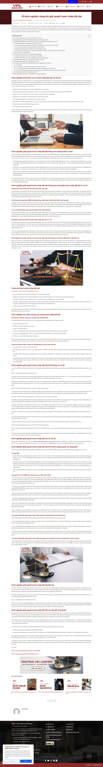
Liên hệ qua (72, 1)
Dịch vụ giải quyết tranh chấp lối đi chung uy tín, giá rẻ (23, 692)
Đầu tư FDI (60, 6)
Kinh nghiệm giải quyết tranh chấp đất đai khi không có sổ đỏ (28, 59)
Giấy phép (81, 6)
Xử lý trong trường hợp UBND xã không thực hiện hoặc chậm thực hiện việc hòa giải (37, 45)
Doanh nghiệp (71, 6)
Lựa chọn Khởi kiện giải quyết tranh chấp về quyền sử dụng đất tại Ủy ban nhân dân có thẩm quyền (41, 70)
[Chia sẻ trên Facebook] (48, 701)
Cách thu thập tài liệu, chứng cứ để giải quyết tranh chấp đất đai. (32, 57)
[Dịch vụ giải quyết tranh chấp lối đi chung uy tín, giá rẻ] (24, 684)
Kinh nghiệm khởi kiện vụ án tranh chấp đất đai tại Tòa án (27, 38)
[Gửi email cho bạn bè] (53, 701)
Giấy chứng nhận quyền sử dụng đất (44, 441)
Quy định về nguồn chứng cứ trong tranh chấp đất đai (29, 56)
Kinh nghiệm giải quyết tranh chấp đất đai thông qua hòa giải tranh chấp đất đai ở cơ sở (35, 41)
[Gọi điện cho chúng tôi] (3, 763)
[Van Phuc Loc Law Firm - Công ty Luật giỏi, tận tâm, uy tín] (18, 6)
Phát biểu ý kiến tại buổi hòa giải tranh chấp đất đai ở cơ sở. (31, 48)
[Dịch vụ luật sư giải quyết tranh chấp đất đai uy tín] (51, 684)
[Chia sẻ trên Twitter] (50, 701)
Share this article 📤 (59, 23)
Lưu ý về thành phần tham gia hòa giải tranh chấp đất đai (30, 47)
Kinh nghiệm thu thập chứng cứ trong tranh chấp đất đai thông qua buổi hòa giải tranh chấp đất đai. (40, 50)
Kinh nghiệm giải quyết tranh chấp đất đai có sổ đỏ (26, 61)
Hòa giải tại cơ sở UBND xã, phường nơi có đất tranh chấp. (31, 66)
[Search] (90, 11)
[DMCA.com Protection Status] (50, 743)
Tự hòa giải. (19, 64)
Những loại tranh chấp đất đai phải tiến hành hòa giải (29, 43)
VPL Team (52, 23)
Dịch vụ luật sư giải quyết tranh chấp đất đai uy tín (25, 654)
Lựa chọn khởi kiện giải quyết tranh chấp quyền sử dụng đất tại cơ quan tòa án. (35, 68)
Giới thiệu (42, 6)
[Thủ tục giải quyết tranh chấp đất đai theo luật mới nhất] (79, 684)
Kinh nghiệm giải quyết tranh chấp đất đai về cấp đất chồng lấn (29, 73)
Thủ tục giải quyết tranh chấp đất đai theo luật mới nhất (78, 692)
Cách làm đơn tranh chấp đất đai (21, 52)
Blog (89, 6)
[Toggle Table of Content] (88, 36)
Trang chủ (34, 6)
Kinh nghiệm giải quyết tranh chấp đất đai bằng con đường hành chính (30, 39)
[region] (18, 754)
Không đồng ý (12, 761)
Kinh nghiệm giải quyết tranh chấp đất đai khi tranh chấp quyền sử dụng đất (32, 63)
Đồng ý (26, 761)
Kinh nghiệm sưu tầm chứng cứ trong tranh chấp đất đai (27, 54)
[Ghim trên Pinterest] (55, 701)
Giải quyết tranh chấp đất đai (25, 20)
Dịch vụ (51, 6)
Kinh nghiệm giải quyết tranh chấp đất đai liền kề (25, 72)
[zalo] (56, 761)
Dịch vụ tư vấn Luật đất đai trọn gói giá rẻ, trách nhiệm (26, 650)
